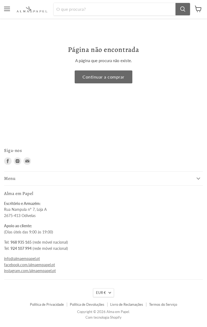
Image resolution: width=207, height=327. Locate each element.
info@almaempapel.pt (22, 258)
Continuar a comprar (103, 76)
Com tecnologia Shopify (103, 317)
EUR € (101, 292)
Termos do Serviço (163, 304)
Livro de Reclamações (126, 304)
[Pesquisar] (182, 9)
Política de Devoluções (87, 304)
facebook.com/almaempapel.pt (29, 264)
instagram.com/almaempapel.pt (30, 270)
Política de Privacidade (47, 304)
